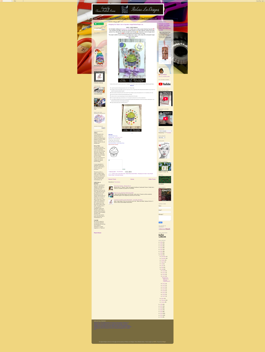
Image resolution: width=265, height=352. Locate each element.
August (163, 261)
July (162, 263)
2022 (161, 249)
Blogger (164, 341)
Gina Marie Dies (121, 173)
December (163, 256)
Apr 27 (164, 272)
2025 (161, 244)
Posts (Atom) (117, 182)
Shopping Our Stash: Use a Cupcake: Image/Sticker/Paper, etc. (125, 24)
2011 (161, 317)
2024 (161, 245)
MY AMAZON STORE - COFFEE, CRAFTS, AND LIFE (112, 18)
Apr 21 (164, 283)
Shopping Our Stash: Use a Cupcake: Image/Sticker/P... (166, 279)
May (162, 267)
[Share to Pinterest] (131, 171)
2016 (161, 307)
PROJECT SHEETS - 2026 (150, 18)
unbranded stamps (119, 175)
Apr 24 (164, 274)
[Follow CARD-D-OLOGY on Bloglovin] (164, 158)
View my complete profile (164, 76)
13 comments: (120, 171)
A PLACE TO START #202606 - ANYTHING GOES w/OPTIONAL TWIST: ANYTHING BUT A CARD (165, 27)
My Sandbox (139, 18)
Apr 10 (164, 288)
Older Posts (152, 179)
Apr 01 (164, 296)
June (162, 265)
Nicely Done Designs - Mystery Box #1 (122, 185)
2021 (161, 251)
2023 (161, 247)
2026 (161, 242)
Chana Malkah (163, 74)
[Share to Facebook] (129, 171)
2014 (161, 311)
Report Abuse (97, 232)
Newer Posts (112, 179)
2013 (161, 313)
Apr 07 (164, 292)
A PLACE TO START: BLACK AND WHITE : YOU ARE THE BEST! (128, 199)
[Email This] (125, 171)
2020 (161, 253)
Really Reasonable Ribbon (131, 173)
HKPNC (155, 341)
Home (132, 179)
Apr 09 (164, 290)
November (163, 258)
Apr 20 (164, 285)
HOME (95, 18)
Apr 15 (164, 287)
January (163, 302)
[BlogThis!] (127, 171)
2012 (161, 315)
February (163, 300)
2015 (161, 309)
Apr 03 (164, 294)
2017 (161, 306)
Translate (169, 132)
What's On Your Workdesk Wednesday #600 (123, 192)
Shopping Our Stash (142, 173)
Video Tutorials (130, 18)
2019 (161, 254)
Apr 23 (164, 276)
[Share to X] (128, 171)
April (162, 269)
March (162, 298)
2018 (161, 304)
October (163, 260)
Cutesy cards (115, 173)
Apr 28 (164, 270)
